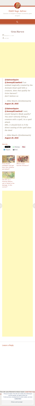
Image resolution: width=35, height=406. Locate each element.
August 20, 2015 (11, 104)
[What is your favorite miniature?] (23, 159)
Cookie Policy (18, 398)
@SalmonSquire (12, 80)
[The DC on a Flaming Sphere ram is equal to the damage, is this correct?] (8, 175)
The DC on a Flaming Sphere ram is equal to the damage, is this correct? (8, 183)
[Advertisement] (17, 60)
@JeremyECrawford (13, 82)
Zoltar (6, 38)
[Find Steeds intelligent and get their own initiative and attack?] (8, 159)
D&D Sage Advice (17, 10)
